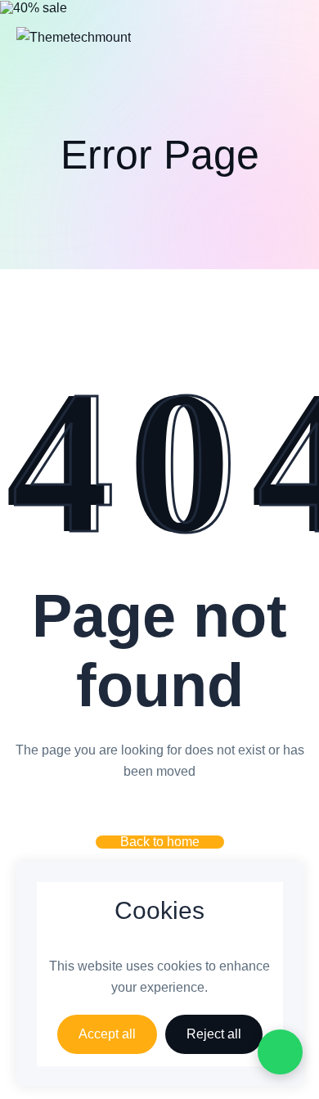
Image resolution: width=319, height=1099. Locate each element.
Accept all (107, 1034)
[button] (160, 842)
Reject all (213, 1034)
